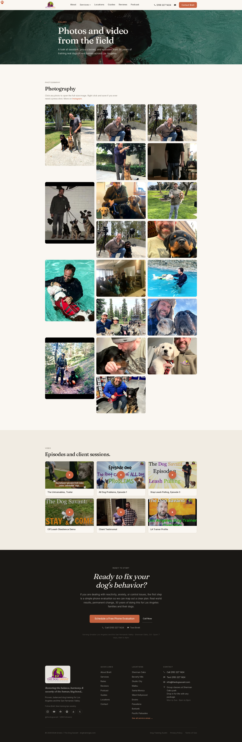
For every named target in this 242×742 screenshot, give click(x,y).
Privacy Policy (176, 733)
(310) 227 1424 (164, 5)
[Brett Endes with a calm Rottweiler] (172, 278)
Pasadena (136, 704)
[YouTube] (54, 711)
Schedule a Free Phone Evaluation (114, 618)
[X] (79, 711)
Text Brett (135, 627)
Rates (103, 681)
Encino (135, 699)
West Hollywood (139, 695)
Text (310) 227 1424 (176, 677)
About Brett (106, 672)
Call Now (147, 618)
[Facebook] (60, 711)
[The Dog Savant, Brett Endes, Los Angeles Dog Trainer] (50, 5)
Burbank (136, 708)
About (73, 4)
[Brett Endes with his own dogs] (172, 317)
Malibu (135, 686)
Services (84, 4)
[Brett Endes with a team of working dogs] (121, 317)
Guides (111, 4)
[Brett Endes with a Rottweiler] (121, 356)
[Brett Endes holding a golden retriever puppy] (172, 356)
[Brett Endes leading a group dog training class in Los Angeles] (172, 200)
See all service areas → (142, 718)
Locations (99, 4)
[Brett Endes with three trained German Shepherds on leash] (69, 213)
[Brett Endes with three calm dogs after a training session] (121, 200)
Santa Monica (138, 690)
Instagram (77, 98)
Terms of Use (191, 733)
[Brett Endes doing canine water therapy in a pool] (69, 290)
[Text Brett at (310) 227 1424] (175, 5)
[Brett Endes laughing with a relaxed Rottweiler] (121, 239)
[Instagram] (47, 711)
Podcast (135, 4)
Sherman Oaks (139, 672)
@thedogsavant (51, 717)
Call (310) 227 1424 (114, 627)
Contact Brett (188, 5)
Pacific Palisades (140, 713)
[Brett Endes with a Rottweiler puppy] (172, 239)
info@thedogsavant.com (178, 682)
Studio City (137, 681)
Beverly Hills (137, 677)
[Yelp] (73, 711)
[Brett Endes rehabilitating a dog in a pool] (121, 278)
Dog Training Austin (158, 733)
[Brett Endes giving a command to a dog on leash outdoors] (121, 394)
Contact (104, 704)
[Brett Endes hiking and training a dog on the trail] (69, 368)
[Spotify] (66, 711)
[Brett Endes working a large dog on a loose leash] (172, 161)
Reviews (123, 4)
